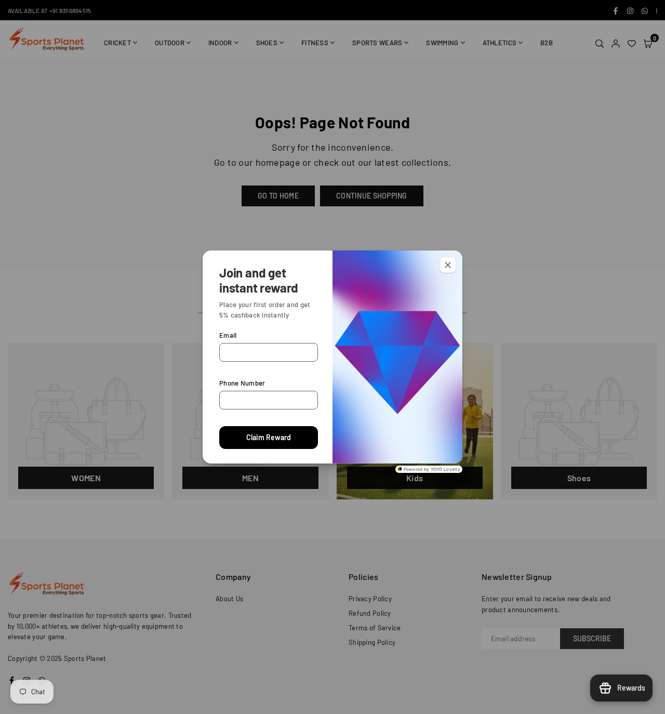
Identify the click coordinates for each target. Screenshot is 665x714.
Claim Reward (268, 437)
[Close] (448, 265)
